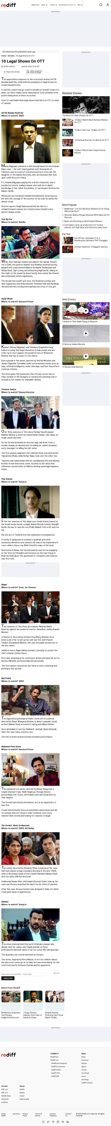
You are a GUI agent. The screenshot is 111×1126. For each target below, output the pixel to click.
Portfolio (4, 1102)
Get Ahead (85, 1073)
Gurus (71, 5)
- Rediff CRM (55, 1073)
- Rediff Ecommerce (57, 1067)
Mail (37, 5)
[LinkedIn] (68, 1122)
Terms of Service (38, 1115)
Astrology (85, 1080)
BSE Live (4, 1089)
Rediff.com (86, 1114)
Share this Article (13, 72)
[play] (86, 311)
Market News (6, 1096)
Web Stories (69, 299)
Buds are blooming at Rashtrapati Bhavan (83, 221)
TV (74, 5)
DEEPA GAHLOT (10, 66)
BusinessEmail (63, 5)
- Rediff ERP (54, 1076)
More (79, 5)
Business (85, 1060)
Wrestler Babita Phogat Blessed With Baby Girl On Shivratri (86, 216)
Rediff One (54, 1060)
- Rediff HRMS (55, 1070)
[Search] (101, 5)
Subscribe (8, 978)
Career (22, 1096)
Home (34, 5)
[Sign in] (108, 5)
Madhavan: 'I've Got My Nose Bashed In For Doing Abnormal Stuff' (86, 210)
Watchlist (5, 1099)
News (43, 5)
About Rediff (3, 1115)
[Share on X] (48, 1122)
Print (58, 973)
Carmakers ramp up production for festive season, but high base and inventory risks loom (85, 226)
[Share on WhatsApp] (43, 1122)
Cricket (84, 1070)
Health (22, 1089)
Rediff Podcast (86, 1083)
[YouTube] (63, 1122)
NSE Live (4, 1093)
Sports (83, 1067)
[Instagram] (58, 1122)
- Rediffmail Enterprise (58, 1063)
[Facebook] (53, 1122)
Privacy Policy (25, 1115)
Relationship (24, 1099)
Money (52, 5)
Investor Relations (53, 1115)
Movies (11, 56)
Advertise (16, 1114)
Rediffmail (54, 1057)
